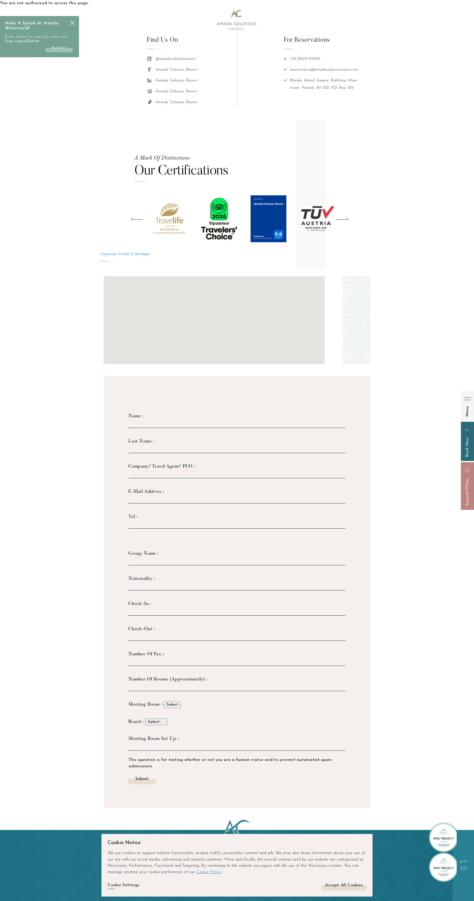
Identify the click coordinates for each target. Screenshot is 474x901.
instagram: (150, 59)
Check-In (139, 604)
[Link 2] (237, 19)
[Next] (342, 218)
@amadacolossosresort (176, 59)
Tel (132, 517)
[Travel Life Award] (170, 219)
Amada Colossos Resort (176, 70)
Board (135, 721)
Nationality (141, 578)
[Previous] (137, 218)
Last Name (140, 441)
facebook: (150, 69)
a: (286, 80)
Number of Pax (145, 654)
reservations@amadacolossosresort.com (324, 70)
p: (286, 58)
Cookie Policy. (209, 872)
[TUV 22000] (318, 219)
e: (285, 69)
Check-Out (141, 629)
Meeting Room (144, 704)
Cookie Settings (123, 885)
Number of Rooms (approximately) (167, 679)
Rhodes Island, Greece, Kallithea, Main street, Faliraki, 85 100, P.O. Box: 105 (323, 84)
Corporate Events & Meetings (125, 254)
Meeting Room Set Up (153, 738)
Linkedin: (150, 80)
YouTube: (150, 91)
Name (135, 416)
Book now (59, 47)
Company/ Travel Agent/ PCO (161, 466)
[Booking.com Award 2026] (268, 218)
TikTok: (150, 102)
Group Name (143, 553)
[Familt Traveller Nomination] (442, 837)
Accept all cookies (344, 885)
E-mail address (145, 491)
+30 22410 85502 (305, 59)
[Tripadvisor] (219, 218)
